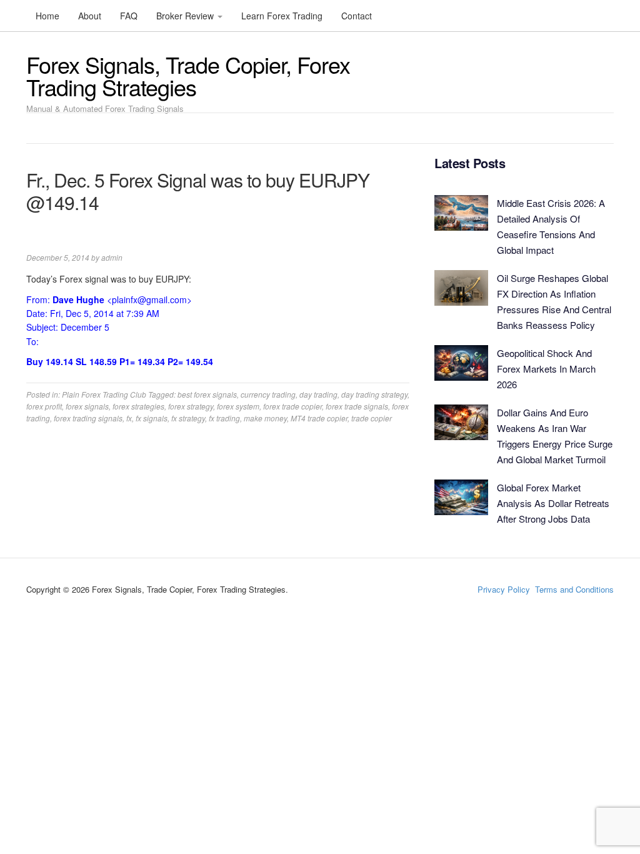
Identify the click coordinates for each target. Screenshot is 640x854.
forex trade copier (292, 406)
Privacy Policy (504, 589)
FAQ (129, 15)
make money (265, 418)
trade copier (371, 418)
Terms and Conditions (574, 589)
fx (129, 418)
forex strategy (190, 406)
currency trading (268, 394)
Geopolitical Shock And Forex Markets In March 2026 (546, 368)
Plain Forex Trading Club (104, 394)
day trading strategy (374, 394)
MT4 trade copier (319, 418)
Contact (356, 15)
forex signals (87, 406)
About (89, 15)
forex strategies (138, 406)
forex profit (44, 406)
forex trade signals (357, 406)
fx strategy (188, 418)
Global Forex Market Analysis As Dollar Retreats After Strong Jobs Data (553, 503)
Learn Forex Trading (281, 15)
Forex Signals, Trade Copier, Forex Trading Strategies (188, 75)
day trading (318, 394)
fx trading (224, 418)
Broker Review (186, 15)
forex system (238, 406)
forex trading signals (88, 418)
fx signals (152, 418)
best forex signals (207, 394)
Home (47, 15)
